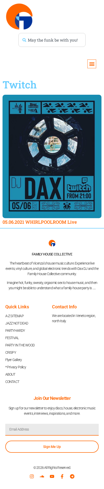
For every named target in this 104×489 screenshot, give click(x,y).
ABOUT (10, 374)
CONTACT (12, 382)
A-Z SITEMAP (14, 316)
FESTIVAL (12, 338)
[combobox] (52, 40)
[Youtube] (52, 476)
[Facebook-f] (62, 476)
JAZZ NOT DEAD (16, 323)
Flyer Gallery (13, 360)
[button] (91, 63)
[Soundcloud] (42, 476)
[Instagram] (32, 476)
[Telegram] (72, 476)
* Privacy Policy (15, 367)
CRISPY (10, 352)
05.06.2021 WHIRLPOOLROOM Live (40, 222)
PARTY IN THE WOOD (20, 345)
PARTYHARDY (15, 331)
